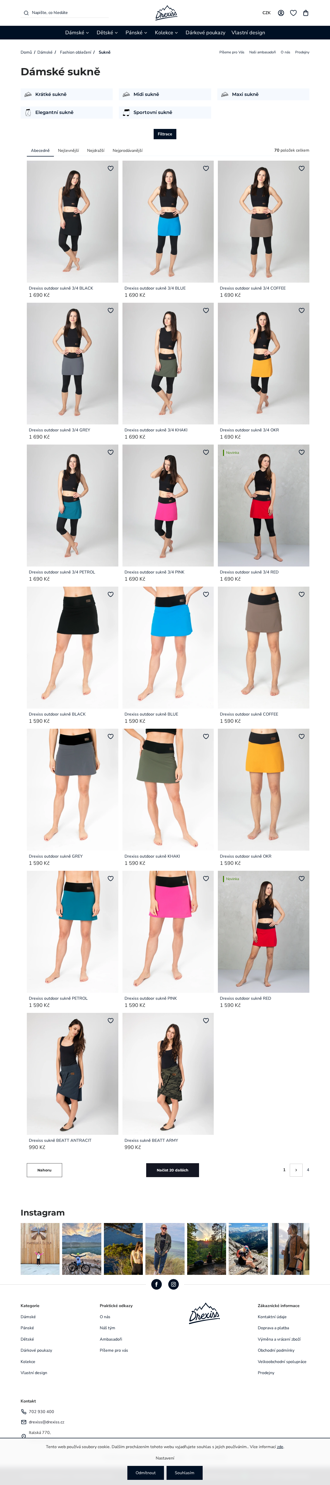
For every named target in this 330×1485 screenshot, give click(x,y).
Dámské (28, 1317)
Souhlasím (184, 1473)
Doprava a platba (273, 1328)
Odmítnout (146, 1473)
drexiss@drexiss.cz (46, 1422)
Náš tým (107, 1328)
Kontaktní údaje (272, 1317)
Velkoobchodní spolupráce (282, 1362)
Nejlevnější (68, 150)
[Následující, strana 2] (296, 1170)
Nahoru (44, 1170)
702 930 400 (41, 1412)
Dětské (27, 1339)
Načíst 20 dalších (172, 1170)
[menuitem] (78, 32)
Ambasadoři (111, 1339)
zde (280, 1447)
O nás (285, 52)
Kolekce (28, 1362)
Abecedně (40, 150)
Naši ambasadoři (262, 52)
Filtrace (165, 134)
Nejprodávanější (128, 150)
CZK (266, 13)
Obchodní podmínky (276, 1350)
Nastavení (165, 1458)
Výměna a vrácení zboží (279, 1339)
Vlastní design (34, 1373)
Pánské (27, 1328)
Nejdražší (95, 150)
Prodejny (302, 52)
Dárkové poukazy (36, 1350)
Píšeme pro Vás (231, 52)
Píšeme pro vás (114, 1350)
